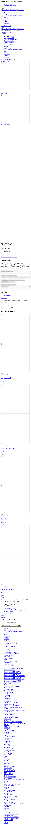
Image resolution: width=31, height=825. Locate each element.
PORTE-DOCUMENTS (10, 769)
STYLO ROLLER (9, 802)
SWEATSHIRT (8, 805)
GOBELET (7, 728)
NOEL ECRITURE (9, 748)
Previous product (5, 61)
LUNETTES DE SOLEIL (11, 741)
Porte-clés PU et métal (8, 448)
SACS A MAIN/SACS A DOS (12, 784)
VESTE (6, 823)
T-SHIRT (6, 806)
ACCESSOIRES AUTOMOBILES (13, 668)
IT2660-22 (3, 522)
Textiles (6, 811)
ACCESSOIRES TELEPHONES (13, 680)
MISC (5, 742)
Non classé (7, 656)
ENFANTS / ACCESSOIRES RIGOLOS (15, 723)
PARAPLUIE (7, 751)
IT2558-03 (4, 124)
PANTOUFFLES (8, 658)
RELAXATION (8, 774)
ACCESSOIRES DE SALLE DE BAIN (14, 676)
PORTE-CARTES (9, 766)
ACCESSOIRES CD (9, 670)
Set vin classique (6, 589)
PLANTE (6, 759)
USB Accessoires (8, 815)
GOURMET (7, 649)
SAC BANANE (8, 778)
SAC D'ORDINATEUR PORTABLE (14, 780)
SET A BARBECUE (9, 790)
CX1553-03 (4, 92)
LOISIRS (6, 60)
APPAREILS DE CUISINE (11, 643)
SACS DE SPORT (9, 785)
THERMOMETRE (9, 664)
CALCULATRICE (9, 704)
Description (7, 295)
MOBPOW (7, 744)
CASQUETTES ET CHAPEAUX (13, 707)
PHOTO (6, 659)
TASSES (6, 808)
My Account (7, 640)
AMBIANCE (7, 683)
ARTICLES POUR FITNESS (12, 690)
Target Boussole (6, 378)
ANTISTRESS (8, 687)
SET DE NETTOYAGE (10, 661)
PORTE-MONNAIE (9, 771)
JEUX (5, 735)
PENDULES (7, 754)
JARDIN (6, 734)
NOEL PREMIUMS (9, 750)
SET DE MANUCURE (10, 796)
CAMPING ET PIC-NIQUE (11, 705)
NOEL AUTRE (8, 650)
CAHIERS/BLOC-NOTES (11, 702)
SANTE (6, 788)
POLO (6, 765)
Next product (4, 93)
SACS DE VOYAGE (9, 787)
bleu (2, 257)
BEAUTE (6, 693)
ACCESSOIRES (8, 665)
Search (18, 30)
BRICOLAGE (8, 696)
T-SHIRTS (7, 662)
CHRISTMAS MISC (9, 646)
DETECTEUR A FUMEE (11, 717)
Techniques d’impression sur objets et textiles (15, 610)
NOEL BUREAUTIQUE (11, 652)
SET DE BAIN (8, 791)
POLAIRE (7, 763)
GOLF (6, 647)
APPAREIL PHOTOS (10, 689)
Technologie (7, 809)
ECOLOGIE (7, 720)
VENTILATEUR (8, 820)
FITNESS (6, 725)
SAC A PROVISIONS (10, 777)
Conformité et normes (9, 608)
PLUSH (6, 760)
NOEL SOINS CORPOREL (11, 653)
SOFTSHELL (7, 797)
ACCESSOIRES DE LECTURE (13, 674)
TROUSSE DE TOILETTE (11, 814)
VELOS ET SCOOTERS (11, 818)
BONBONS (7, 695)
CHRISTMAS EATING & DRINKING (14, 710)
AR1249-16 (4, 381)
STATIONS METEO (9, 799)
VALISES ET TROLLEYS (11, 817)
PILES (6, 756)
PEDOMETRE (8, 753)
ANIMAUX (7, 685)
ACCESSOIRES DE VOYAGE (12, 677)
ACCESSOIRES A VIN (10, 667)
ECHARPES (7, 719)
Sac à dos (6, 775)
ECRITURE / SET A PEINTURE (13, 722)
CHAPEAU (7, 708)
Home (2, 60)
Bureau (6, 699)
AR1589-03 (4, 451)
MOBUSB (7, 745)
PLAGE (6, 757)
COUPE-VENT (8, 711)
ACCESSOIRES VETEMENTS (12, 682)
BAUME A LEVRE (9, 692)
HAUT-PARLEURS (9, 731)
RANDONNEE (8, 772)
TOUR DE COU (8, 812)
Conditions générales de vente (12, 613)
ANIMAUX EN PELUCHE (11, 686)
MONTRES (7, 747)
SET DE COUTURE (9, 794)
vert (7, 257)
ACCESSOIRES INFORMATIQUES (14, 679)
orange (9, 257)
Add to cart (4, 292)
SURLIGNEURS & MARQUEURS (13, 803)
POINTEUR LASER (9, 762)
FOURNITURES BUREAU (11, 726)
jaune (4, 257)
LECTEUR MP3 (8, 738)
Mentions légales (8, 611)
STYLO (6, 800)
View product (4, 374)
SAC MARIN (7, 781)
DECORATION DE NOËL (11, 716)
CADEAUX (7, 701)
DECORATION (8, 714)
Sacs (5, 783)
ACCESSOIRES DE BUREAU (12, 671)
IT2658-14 (3, 592)
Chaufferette (5, 519)
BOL (5, 644)
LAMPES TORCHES (10, 736)
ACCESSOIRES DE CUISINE (12, 673)
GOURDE (7, 729)
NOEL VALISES (8, 655)
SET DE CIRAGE (9, 793)
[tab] (17, 295)
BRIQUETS (7, 698)
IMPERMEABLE (9, 732)
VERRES (6, 821)
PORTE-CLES (8, 768)
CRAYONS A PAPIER (10, 713)
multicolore (14, 257)
